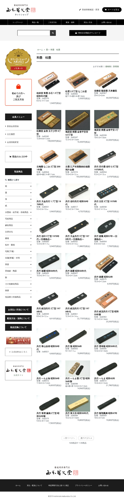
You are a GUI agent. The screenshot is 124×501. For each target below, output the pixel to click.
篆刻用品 (9, 225)
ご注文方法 (52, 22)
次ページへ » (86, 438)
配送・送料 (70, 22)
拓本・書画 (10, 245)
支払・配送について (34, 485)
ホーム (40, 50)
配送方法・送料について (18, 318)
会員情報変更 (13, 142)
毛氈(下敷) (9, 251)
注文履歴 (11, 134)
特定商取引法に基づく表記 (58, 485)
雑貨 (7, 290)
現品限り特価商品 (13, 297)
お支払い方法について (18, 309)
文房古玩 (9, 232)
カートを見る (113, 9)
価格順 (108, 66)
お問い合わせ (106, 22)
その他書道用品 (12, 284)
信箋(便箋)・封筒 (12, 258)
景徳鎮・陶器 (11, 271)
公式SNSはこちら (19, 352)
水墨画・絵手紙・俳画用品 (16, 212)
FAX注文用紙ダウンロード (89, 33)
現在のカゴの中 (19, 156)
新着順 (116, 66)
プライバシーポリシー (83, 485)
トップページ (17, 22)
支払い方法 (88, 22)
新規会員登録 (13, 126)
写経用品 (9, 219)
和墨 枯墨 (55, 50)
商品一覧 (35, 22)
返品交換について (18, 327)
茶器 (7, 264)
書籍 (7, 238)
